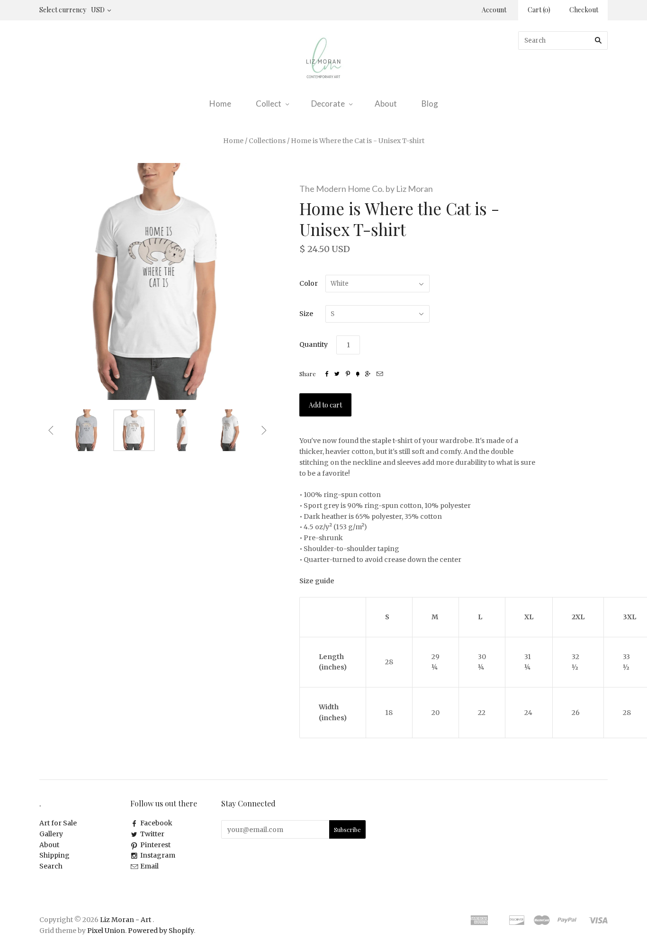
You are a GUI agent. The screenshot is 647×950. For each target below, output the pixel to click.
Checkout (583, 9)
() (539, 9)
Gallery (51, 834)
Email (149, 866)
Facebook (156, 823)
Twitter (152, 834)
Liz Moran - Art (125, 919)
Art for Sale (58, 823)
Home (220, 104)
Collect (268, 104)
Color (308, 283)
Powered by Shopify (161, 930)
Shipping (54, 855)
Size (306, 313)
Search (51, 866)
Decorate (328, 104)
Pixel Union (106, 930)
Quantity (313, 344)
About (386, 104)
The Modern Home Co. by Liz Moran (366, 188)
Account (494, 9)
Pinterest (155, 845)
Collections (267, 140)
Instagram (157, 855)
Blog (430, 104)
